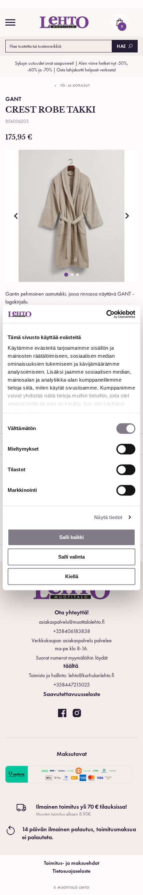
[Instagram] (77, 713)
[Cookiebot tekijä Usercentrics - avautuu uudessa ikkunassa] (106, 314)
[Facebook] (62, 713)
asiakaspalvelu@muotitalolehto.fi (71, 621)
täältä (71, 666)
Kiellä (71, 576)
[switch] (125, 449)
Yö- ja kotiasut (75, 85)
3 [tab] (77, 274)
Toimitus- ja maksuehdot (71, 862)
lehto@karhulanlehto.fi (91, 675)
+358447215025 (72, 684)
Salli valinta (71, 557)
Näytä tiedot (108, 517)
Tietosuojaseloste (71, 870)
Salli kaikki (71, 537)
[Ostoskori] (119, 22)
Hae (121, 46)
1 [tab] (66, 275)
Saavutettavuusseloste (71, 694)
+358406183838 (71, 631)
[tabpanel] (71, 216)
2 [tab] (72, 274)
